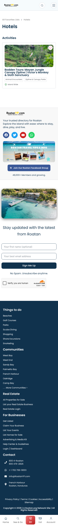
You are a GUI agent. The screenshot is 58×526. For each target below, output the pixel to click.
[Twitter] (14, 135)
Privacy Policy (12, 499)
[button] (50, 48)
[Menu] (54, 5)
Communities (13, 349)
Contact (9, 455)
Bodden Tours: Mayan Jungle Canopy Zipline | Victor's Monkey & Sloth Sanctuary (27, 72)
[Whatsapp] (31, 135)
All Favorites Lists (10, 19)
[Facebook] (6, 135)
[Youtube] (23, 135)
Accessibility (45, 499)
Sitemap (29, 502)
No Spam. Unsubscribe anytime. (29, 273)
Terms (24, 499)
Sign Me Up (29, 265)
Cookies (33, 499)
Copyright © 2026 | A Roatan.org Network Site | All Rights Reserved (29, 509)
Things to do (12, 310)
